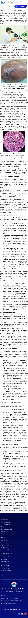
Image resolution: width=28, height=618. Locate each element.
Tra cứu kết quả (5, 561)
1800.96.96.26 (8, 6)
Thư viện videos (5, 533)
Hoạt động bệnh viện (6, 543)
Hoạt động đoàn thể (6, 550)
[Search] (21, 2)
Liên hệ (3, 575)
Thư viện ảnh (4, 531)
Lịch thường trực (5, 568)
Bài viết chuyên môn (6, 545)
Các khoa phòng (5, 524)
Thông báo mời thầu (6, 570)
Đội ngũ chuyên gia (6, 526)
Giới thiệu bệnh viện (6, 522)
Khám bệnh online (5, 556)
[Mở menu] (26, 2)
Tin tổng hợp (4, 540)
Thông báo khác (5, 573)
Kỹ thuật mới (4, 547)
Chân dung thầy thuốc (7, 529)
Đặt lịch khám (4, 559)
